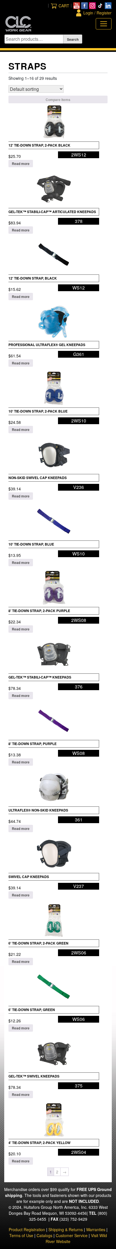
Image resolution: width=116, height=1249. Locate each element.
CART (64, 5)
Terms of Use (21, 1235)
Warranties (95, 1229)
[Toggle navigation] (103, 23)
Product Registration (27, 1229)
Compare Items (58, 99)
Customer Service (72, 1235)
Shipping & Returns (65, 1229)
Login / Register (97, 13)
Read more (21, 163)
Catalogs (44, 1235)
